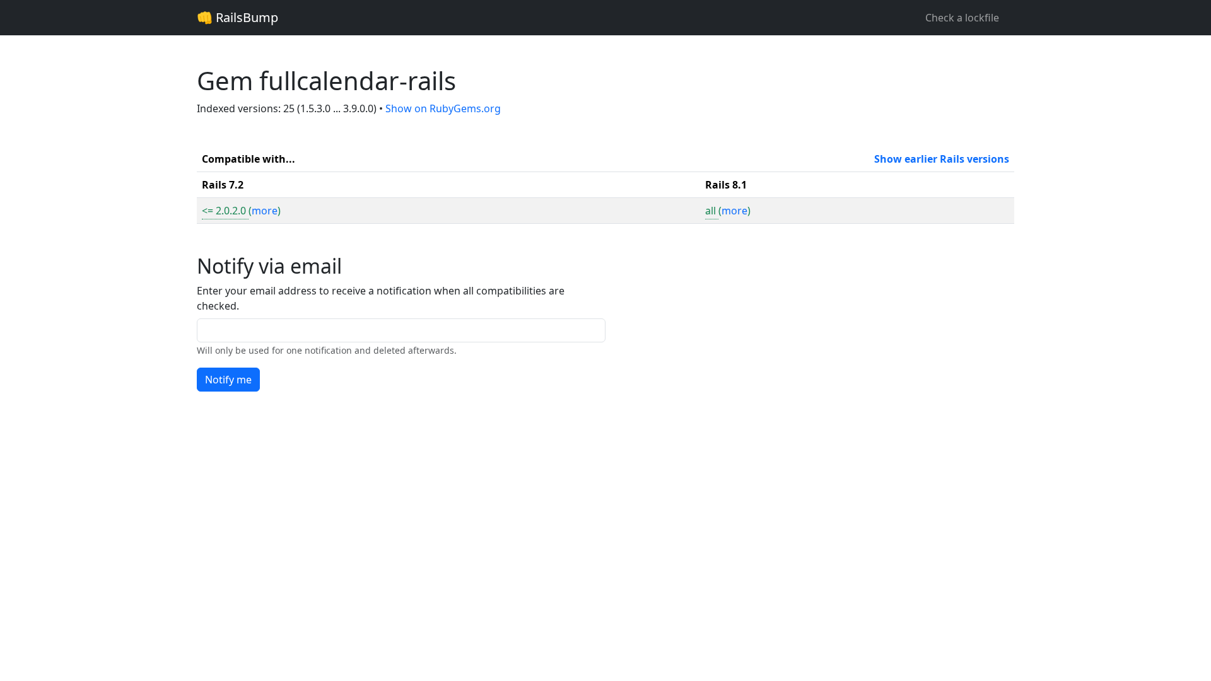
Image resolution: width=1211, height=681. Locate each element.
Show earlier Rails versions (941, 159)
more (265, 211)
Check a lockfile (962, 18)
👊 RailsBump (237, 17)
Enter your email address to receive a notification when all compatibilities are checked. (381, 298)
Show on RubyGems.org (443, 108)
